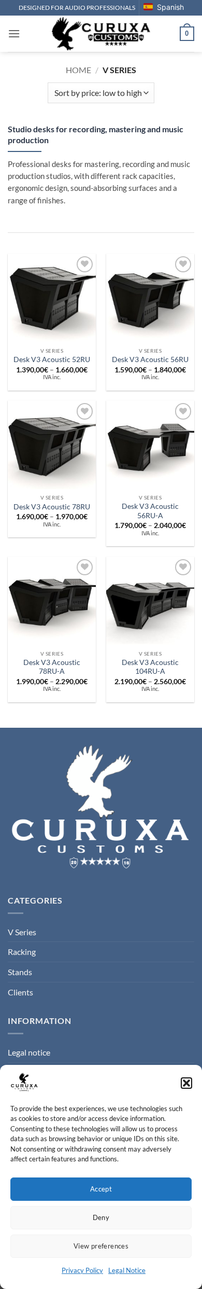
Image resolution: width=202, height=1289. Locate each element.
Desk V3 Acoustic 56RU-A (150, 511)
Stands (20, 972)
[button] (186, 1083)
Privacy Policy (82, 1270)
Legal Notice (127, 1270)
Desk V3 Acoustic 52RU (51, 359)
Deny (101, 1217)
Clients (20, 992)
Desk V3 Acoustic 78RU (51, 507)
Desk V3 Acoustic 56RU (150, 359)
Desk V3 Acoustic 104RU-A (150, 667)
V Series (22, 932)
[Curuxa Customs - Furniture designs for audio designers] (101, 33)
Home (78, 70)
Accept (101, 1189)
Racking (22, 952)
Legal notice (29, 1052)
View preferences (101, 1246)
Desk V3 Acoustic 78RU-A (51, 667)
